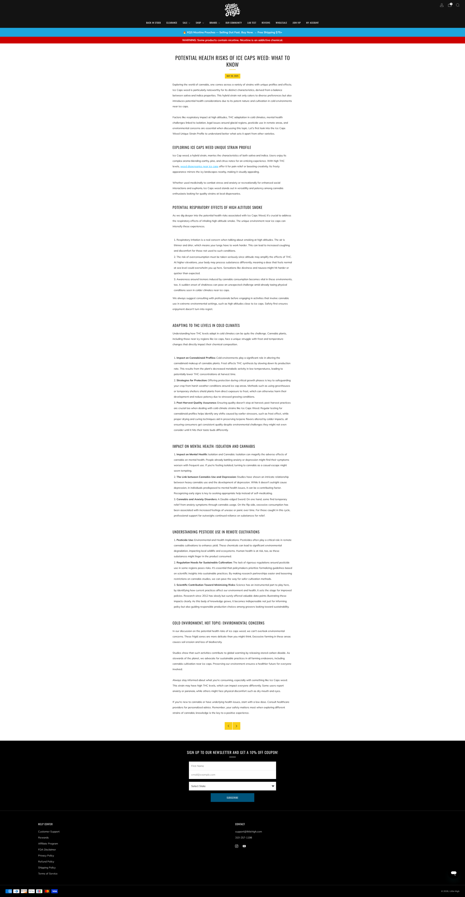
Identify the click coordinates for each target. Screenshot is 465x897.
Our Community (234, 22)
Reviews (266, 22)
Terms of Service (48, 873)
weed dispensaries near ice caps (199, 166)
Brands (213, 22)
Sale (185, 22)
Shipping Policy (47, 867)
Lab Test (251, 22)
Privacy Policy (46, 855)
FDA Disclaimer (47, 849)
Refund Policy (46, 861)
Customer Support (49, 831)
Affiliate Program (48, 843)
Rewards (43, 837)
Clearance (171, 22)
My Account (312, 22)
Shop (198, 22)
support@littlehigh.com (248, 831)
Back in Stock (153, 22)
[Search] (458, 5)
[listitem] (232, 32)
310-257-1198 (243, 837)
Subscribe (232, 797)
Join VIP (297, 22)
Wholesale (281, 22)
